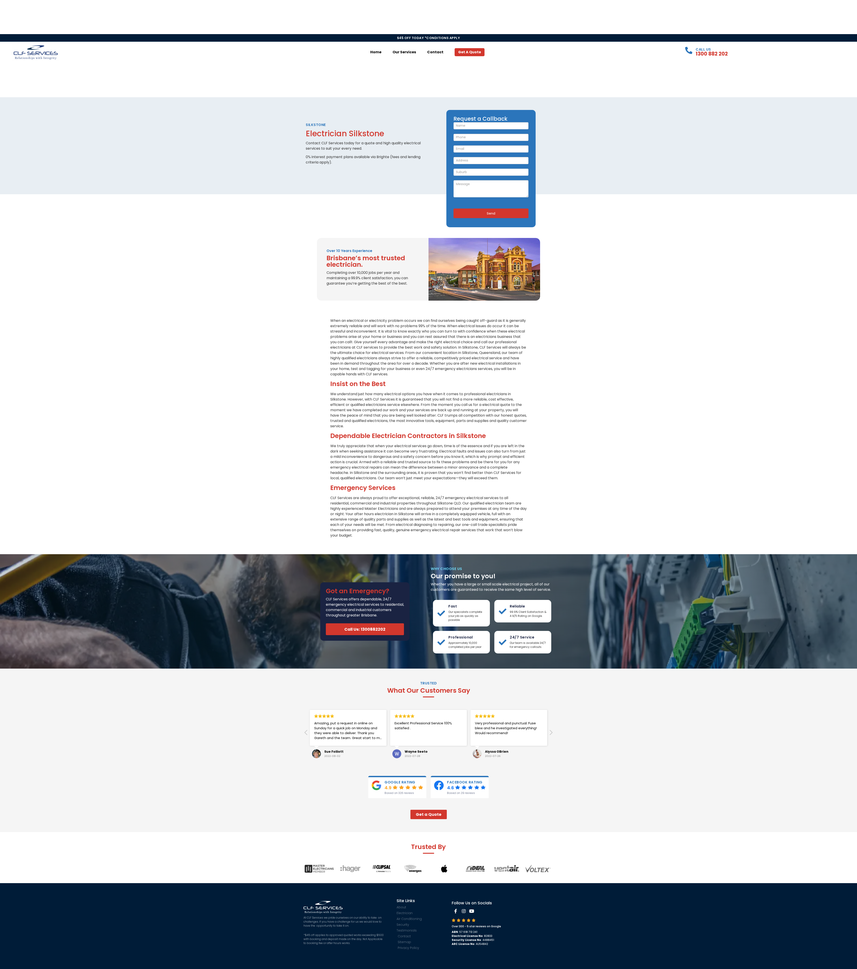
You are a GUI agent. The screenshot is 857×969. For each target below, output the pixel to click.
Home (375, 52)
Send (491, 213)
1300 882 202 (712, 53)
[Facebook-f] (456, 911)
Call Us (703, 49)
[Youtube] (472, 911)
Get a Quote (469, 52)
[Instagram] (464, 911)
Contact (435, 52)
